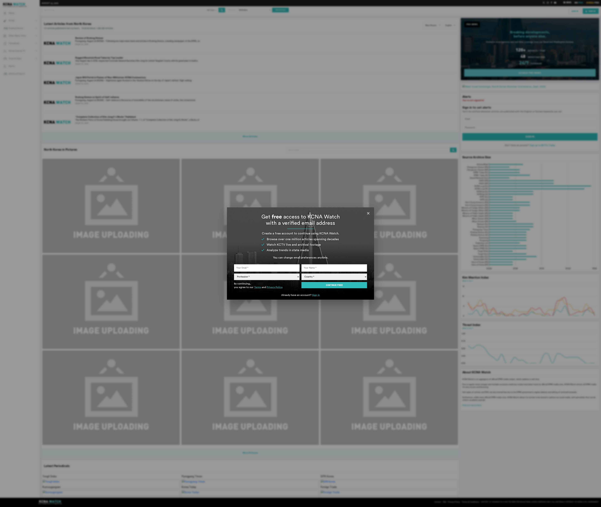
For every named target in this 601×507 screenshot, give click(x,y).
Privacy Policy (274, 287)
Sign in (316, 295)
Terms (257, 287)
